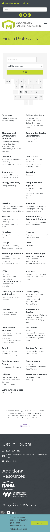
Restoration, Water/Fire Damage (11, 150)
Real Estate (31, 328)
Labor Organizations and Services (12, 292)
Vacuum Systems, (33, 263)
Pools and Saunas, (9, 209)
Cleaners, (5, 274)
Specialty (35, 237)
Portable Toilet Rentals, (35, 351)
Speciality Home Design (10, 362)
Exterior (6, 203)
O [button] (26, 92)
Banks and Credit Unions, (36, 206)
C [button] (26, 81)
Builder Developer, (33, 123)
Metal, (28, 315)
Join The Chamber (36, 418)
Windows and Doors (12, 390)
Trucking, (29, 364)
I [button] (26, 87)
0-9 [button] (8, 81)
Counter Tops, (40, 274)
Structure (29, 246)
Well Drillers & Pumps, (35, 320)
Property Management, (35, 338)
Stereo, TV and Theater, (35, 256)
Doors (13, 393)
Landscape (13, 177)
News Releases (30, 411)
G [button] (17, 87)
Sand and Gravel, (9, 164)
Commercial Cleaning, (11, 142)
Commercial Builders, (34, 125)
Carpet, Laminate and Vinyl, (37, 235)
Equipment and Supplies (34, 184)
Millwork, (5, 315)
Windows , (6, 393)
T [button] (20, 97)
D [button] (31, 81)
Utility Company (8, 384)
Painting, (5, 222)
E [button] (36, 81)
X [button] (41, 97)
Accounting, (31, 211)
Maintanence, (31, 297)
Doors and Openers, (10, 246)
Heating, (38, 164)
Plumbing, (30, 167)
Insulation (6, 286)
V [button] (30, 97)
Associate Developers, (35, 333)
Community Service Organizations (36, 134)
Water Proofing (8, 120)
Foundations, (15, 159)
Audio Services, (32, 259)
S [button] (15, 97)
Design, (5, 235)
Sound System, (32, 261)
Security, (42, 222)
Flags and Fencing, (9, 211)
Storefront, (6, 354)
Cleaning (5, 237)
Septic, (28, 354)
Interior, (5, 177)
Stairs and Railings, (39, 315)
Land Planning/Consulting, (36, 335)
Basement (7, 115)
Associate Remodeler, (11, 259)
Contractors (32, 156)
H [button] (22, 87)
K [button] (35, 87)
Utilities (6, 374)
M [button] (16, 92)
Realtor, (29, 330)
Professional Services (8, 329)
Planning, (39, 209)
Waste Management (36, 374)
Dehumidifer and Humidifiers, (9, 278)
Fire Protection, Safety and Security (36, 217)
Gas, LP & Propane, (10, 377)
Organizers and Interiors (12, 248)
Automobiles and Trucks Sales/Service (36, 368)
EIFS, (20, 209)
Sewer (34, 354)
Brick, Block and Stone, (35, 294)
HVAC (5, 271)
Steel (28, 198)
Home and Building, (10, 175)
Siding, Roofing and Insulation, (34, 189)
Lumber (6, 309)
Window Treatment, (10, 224)
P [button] (31, 92)
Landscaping (32, 291)
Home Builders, (32, 118)
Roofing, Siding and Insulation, (34, 161)
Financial (30, 203)
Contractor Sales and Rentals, (34, 194)
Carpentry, (6, 261)
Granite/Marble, (8, 219)
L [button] (40, 87)
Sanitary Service (34, 348)
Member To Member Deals (29, 413)
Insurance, (6, 338)
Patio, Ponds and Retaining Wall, (33, 300)
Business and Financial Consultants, (11, 334)
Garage (5, 243)
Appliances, (39, 276)
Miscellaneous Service (33, 310)
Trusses (13, 315)
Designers (7, 172)
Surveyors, (6, 343)
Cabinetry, (30, 274)
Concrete (7, 156)
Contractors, (7, 256)
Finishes (6, 216)
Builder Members (35, 115)
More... (28, 128)
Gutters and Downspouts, (12, 206)
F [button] (41, 81)
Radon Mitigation (33, 224)
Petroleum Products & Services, (11, 381)
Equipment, (13, 235)
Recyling (29, 380)
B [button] (21, 81)
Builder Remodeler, (34, 120)
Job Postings (25, 415)
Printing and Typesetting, (12, 340)
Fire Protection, (32, 222)
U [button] (25, 97)
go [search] (26, 72)
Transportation (33, 361)
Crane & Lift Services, (34, 317)
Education (31, 172)
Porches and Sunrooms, (12, 263)
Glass (28, 243)
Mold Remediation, (9, 146)
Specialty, (6, 159)
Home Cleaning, (8, 144)
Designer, (30, 276)
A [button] (16, 81)
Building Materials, (9, 312)
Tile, (16, 219)
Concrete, (30, 164)
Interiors (30, 271)
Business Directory (14, 411)
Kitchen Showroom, (10, 351)
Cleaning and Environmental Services (9, 136)
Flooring (30, 232)
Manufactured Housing (11, 367)
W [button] (36, 97)
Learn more (22, 529)
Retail (5, 348)
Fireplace (7, 232)
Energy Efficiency (11, 183)
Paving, (29, 304)
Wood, (28, 237)
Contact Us (36, 415)
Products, (6, 162)
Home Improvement (12, 253)
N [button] (21, 92)
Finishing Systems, (9, 118)
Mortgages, (30, 209)
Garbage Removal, (33, 377)
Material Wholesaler (10, 356)
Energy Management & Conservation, (11, 282)
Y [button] (26, 102)
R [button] (41, 92)
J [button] (30, 87)
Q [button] (36, 92)
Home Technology (35, 253)
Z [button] (31, 102)
